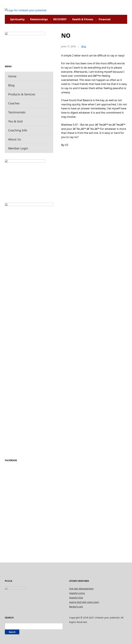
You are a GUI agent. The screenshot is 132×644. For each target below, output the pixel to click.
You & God (15, 121)
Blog (11, 85)
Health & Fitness (82, 19)
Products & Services (21, 94)
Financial (105, 19)
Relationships (39, 19)
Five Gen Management (81, 588)
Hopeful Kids (76, 597)
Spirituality (17, 19)
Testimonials (17, 112)
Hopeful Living (77, 593)
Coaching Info (17, 130)
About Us (14, 139)
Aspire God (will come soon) (84, 602)
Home (12, 76)
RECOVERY (60, 19)
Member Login (18, 148)
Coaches (14, 103)
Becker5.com (76, 606)
